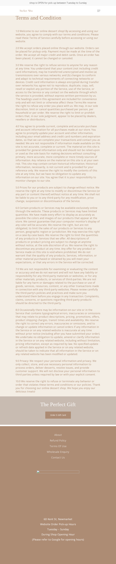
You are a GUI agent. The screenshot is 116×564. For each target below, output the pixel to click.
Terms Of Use (58, 446)
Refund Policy (58, 440)
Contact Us (58, 457)
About (58, 434)
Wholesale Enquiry (58, 451)
